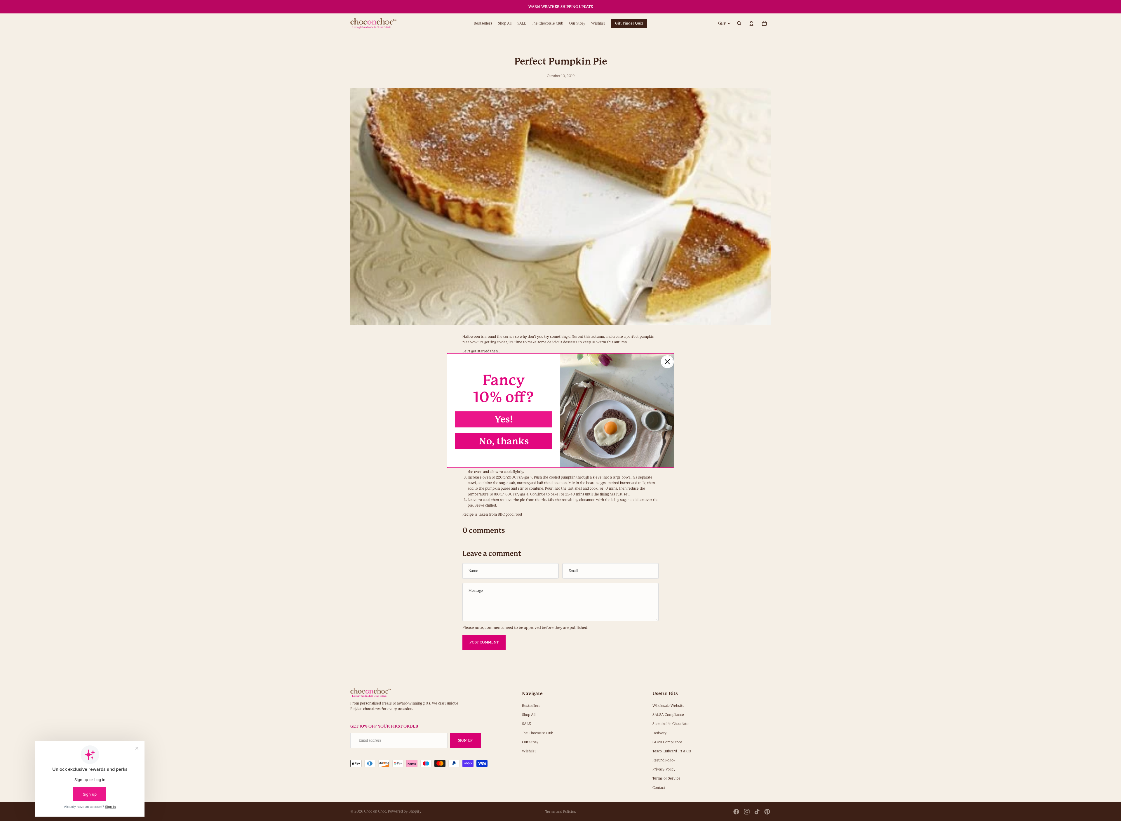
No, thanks (504, 441)
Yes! (504, 419)
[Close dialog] (667, 362)
